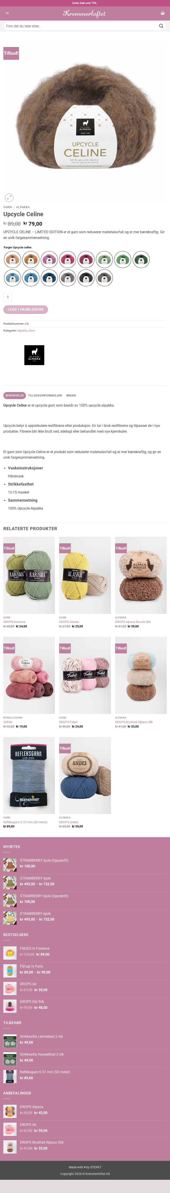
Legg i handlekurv (26, 309)
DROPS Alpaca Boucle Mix (133, 622)
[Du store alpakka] (34, 355)
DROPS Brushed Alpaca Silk (134, 722)
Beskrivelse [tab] (15, 395)
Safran (8, 722)
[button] (7, 13)
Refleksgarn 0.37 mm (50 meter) (25, 822)
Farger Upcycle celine (17, 247)
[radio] (12, 259)
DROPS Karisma (14, 622)
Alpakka (23, 207)
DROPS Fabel (68, 722)
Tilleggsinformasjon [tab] (45, 395)
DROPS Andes (68, 822)
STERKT (95, 1167)
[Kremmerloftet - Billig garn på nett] (85, 13)
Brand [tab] (71, 395)
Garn (7, 207)
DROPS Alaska (69, 622)
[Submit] (161, 26)
